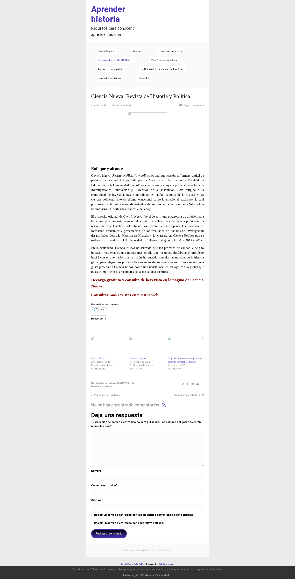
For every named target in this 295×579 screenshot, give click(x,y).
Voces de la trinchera (107, 395)
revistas (108, 386)
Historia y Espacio (138, 358)
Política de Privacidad (155, 575)
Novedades (97, 386)
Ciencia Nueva (98, 358)
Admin (127, 105)
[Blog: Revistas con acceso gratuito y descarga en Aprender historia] (185, 347)
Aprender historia (108, 14)
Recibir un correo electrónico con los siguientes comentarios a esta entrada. (143, 514)
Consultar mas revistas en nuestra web (124, 295)
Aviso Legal (130, 575)
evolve (126, 550)
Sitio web (97, 500)
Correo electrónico (104, 485)
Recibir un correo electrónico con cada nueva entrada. (129, 523)
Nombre (97, 470)
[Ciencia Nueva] (108, 347)
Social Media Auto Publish (133, 564)
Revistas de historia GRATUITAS (112, 383)
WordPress (166, 550)
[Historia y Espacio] (146, 347)
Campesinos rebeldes (187, 395)
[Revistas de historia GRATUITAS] (115, 60)
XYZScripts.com (166, 564)
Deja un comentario (194, 105)
